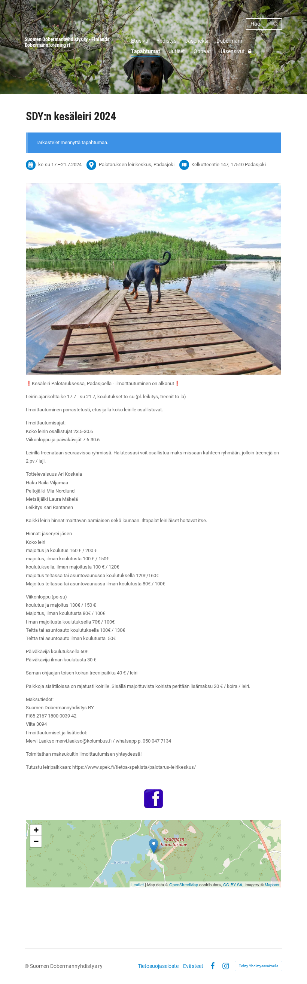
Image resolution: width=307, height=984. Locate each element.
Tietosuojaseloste (158, 966)
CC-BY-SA (232, 884)
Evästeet (193, 966)
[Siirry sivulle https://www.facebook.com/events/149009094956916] (153, 798)
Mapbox (272, 884)
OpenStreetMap (183, 884)
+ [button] (36, 830)
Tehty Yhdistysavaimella (258, 966)
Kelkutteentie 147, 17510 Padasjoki (228, 164)
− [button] (36, 841)
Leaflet (137, 884)
